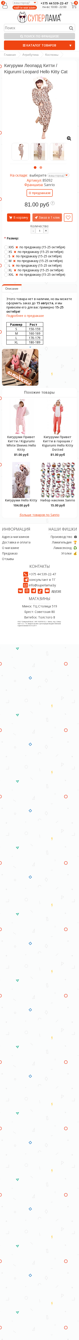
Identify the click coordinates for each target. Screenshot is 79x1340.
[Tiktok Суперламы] (41, 591)
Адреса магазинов (15, 537)
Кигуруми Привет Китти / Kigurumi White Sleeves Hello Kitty (21, 443)
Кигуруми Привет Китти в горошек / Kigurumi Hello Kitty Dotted (57, 443)
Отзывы (8, 559)
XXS (37, 247)
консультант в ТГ (42, 580)
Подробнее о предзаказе (25, 316)
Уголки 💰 (69, 553)
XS (36, 252)
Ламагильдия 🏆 (64, 542)
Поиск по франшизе (41, 36)
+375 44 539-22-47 (54, 3)
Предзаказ (10, 553)
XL (36, 270)
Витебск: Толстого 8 (39, 617)
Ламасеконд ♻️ (65, 548)
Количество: (39, 226)
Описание (11, 288)
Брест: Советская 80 (39, 612)
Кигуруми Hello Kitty (21, 500)
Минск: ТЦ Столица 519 (39, 606)
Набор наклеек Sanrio (57, 500)
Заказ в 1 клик (49, 217)
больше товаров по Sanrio (39, 515)
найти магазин (25, 8)
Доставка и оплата (16, 542)
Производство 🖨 (63, 537)
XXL (37, 274)
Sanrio (49, 184)
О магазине (10, 548)
